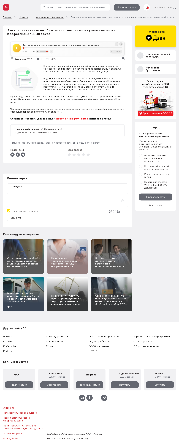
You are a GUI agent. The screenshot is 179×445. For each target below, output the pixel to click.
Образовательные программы (151, 336)
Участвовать (54, 384)
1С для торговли (142, 341)
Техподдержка (11, 438)
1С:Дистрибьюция (100, 341)
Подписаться (128, 7)
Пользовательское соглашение (20, 413)
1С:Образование (99, 346)
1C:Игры (7, 351)
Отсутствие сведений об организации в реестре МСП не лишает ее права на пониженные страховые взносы (23, 264)
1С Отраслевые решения (105, 336)
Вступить (124, 384)
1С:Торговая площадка (146, 346)
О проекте (8, 408)
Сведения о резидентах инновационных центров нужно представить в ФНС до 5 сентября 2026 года (110, 301)
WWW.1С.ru (9, 336)
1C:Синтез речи (116, 51)
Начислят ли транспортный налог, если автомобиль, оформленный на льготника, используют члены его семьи (65, 265)
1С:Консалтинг (54, 341)
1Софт (49, 346)
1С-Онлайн (9, 346)
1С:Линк (7, 341)
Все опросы (155, 205)
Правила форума (12, 433)
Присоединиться (89, 384)
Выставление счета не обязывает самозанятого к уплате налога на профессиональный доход (71, 45)
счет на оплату (92, 143)
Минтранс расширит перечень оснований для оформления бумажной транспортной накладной (23, 299)
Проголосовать (155, 197)
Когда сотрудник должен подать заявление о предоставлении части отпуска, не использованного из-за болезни (109, 266)
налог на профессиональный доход (64, 143)
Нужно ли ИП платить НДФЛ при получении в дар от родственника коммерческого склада (66, 299)
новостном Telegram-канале (72, 119)
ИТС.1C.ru (95, 351)
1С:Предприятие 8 (57, 336)
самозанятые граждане (30, 143)
